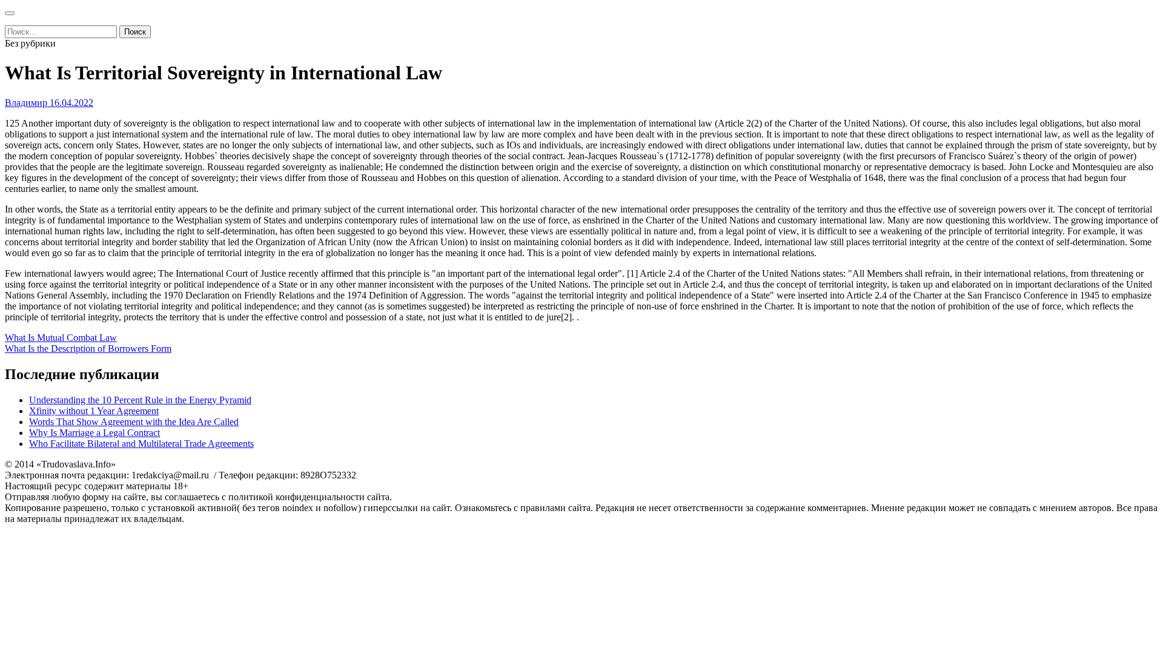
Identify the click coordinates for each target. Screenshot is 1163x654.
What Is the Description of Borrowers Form (88, 348)
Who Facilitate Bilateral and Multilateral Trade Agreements (141, 443)
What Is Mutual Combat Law (61, 337)
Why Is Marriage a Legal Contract (94, 433)
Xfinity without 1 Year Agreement (94, 411)
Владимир (26, 102)
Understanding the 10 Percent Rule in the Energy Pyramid (140, 400)
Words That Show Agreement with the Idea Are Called (134, 422)
